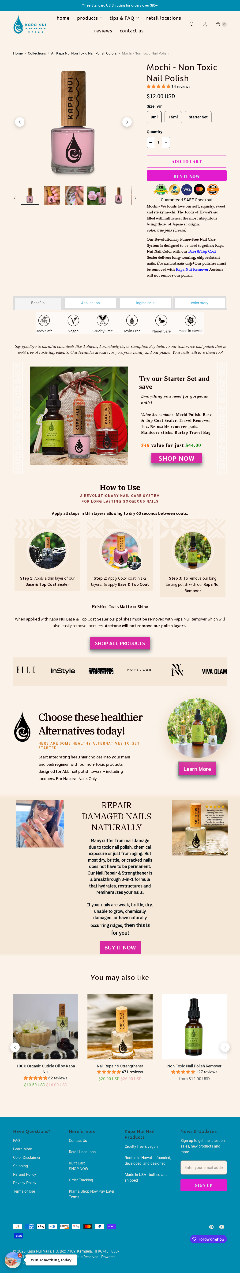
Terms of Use (24, 1191)
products (87, 18)
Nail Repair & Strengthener (120, 1066)
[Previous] (19, 122)
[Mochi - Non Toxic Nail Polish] (73, 122)
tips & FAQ (122, 18)
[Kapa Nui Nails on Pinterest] (211, 1227)
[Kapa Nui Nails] (29, 24)
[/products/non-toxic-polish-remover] (194, 1026)
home (63, 18)
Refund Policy (24, 1174)
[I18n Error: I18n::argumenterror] (30, 195)
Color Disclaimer (26, 1157)
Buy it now (187, 176)
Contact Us (78, 1140)
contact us (132, 30)
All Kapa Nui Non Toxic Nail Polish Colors (84, 53)
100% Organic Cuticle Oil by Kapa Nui (45, 1069)
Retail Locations (82, 1152)
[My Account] (204, 24)
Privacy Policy (24, 1183)
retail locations (163, 18)
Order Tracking (81, 1180)
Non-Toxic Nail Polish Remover (194, 1066)
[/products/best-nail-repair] (119, 1026)
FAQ (16, 1140)
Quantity (154, 131)
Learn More (197, 768)
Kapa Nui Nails (38, 1251)
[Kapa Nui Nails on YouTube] (222, 1227)
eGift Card (77, 1163)
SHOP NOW (176, 458)
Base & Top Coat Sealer (47, 584)
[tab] (38, 302)
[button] (159, 86)
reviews (103, 30)
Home (18, 53)
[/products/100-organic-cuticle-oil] (45, 1026)
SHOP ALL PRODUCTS (120, 643)
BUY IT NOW (120, 947)
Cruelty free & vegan (141, 1146)
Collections (37, 53)
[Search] (191, 24)
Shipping (20, 1166)
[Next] (127, 122)
